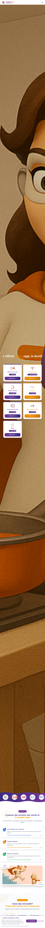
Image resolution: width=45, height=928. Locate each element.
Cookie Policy (21, 926)
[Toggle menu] (42, 2)
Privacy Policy (26, 926)
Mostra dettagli (41, 920)
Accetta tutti (32, 920)
